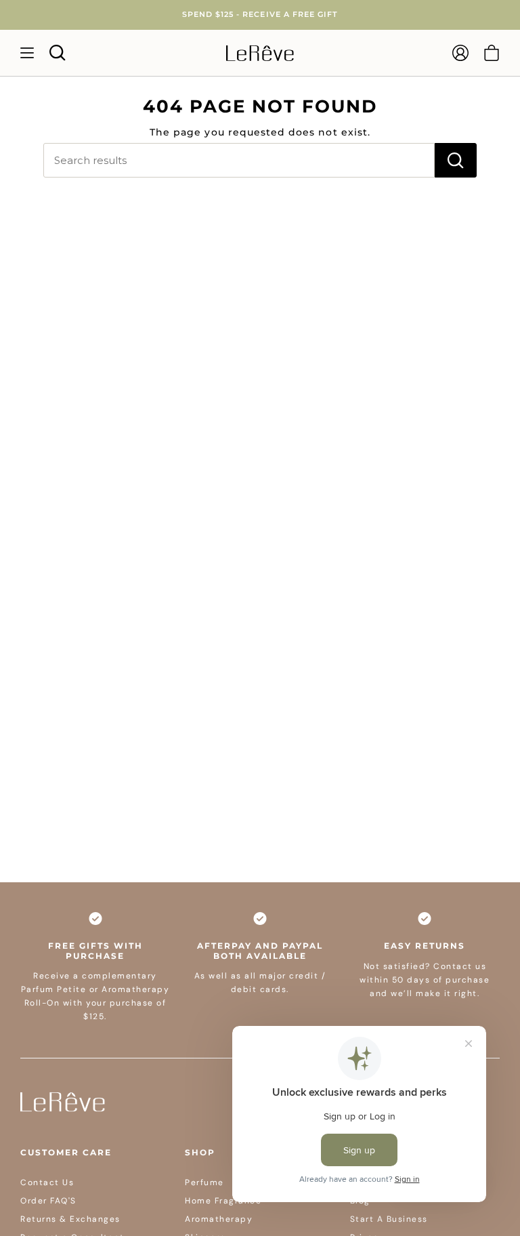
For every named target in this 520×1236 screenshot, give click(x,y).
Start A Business (389, 1219)
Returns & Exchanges (70, 1219)
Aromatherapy (219, 1219)
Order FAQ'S (48, 1200)
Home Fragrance (223, 1200)
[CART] (491, 52)
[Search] (456, 160)
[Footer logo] (62, 1102)
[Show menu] (27, 52)
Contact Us (47, 1182)
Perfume (204, 1182)
